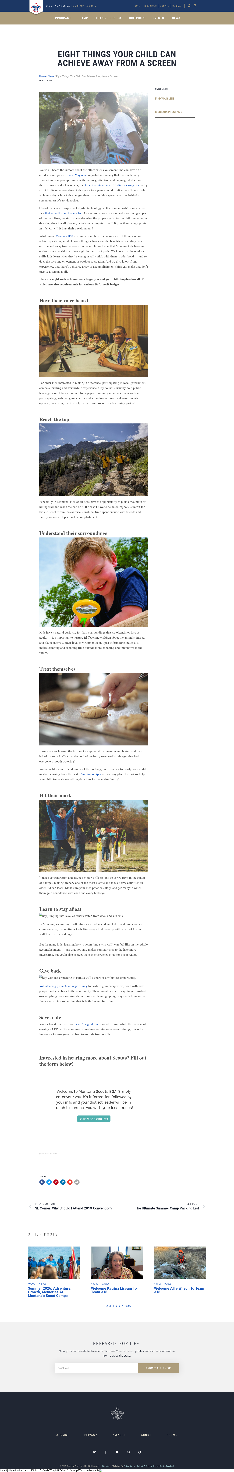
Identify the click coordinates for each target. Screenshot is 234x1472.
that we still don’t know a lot (63, 213)
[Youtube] (117, 1452)
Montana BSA (65, 236)
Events (158, 18)
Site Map (106, 1466)
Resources (150, 6)
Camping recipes (90, 774)
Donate (164, 6)
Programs (63, 18)
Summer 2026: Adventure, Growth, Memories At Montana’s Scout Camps (49, 1292)
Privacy (90, 1435)
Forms (172, 1435)
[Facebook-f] (105, 1452)
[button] (42, 1182)
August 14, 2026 (163, 1284)
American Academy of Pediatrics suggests (112, 185)
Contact (177, 6)
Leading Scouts (108, 18)
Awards (119, 1435)
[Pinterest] (139, 1452)
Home (42, 76)
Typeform (54, 1153)
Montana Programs (168, 112)
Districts (137, 18)
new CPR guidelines (88, 1024)
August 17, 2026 (37, 1284)
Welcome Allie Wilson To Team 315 (179, 1290)
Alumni (62, 1435)
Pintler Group (129, 1466)
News (176, 18)
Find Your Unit (164, 98)
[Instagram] (128, 1452)
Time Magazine (77, 175)
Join (137, 6)
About (146, 1435)
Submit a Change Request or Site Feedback (155, 1466)
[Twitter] (94, 1452)
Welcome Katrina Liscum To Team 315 (114, 1290)
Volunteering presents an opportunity (63, 986)
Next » (127, 1305)
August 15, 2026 (100, 1284)
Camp (84, 18)
